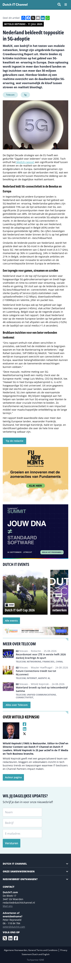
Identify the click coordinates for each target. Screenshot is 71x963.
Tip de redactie (14, 440)
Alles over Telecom (17, 705)
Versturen (11, 843)
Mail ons (8, 906)
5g (25, 94)
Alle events (11, 620)
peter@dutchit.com (14, 926)
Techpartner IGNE (35, 959)
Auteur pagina (13, 777)
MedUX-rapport (25, 162)
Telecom (10, 94)
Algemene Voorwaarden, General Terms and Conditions (31, 950)
